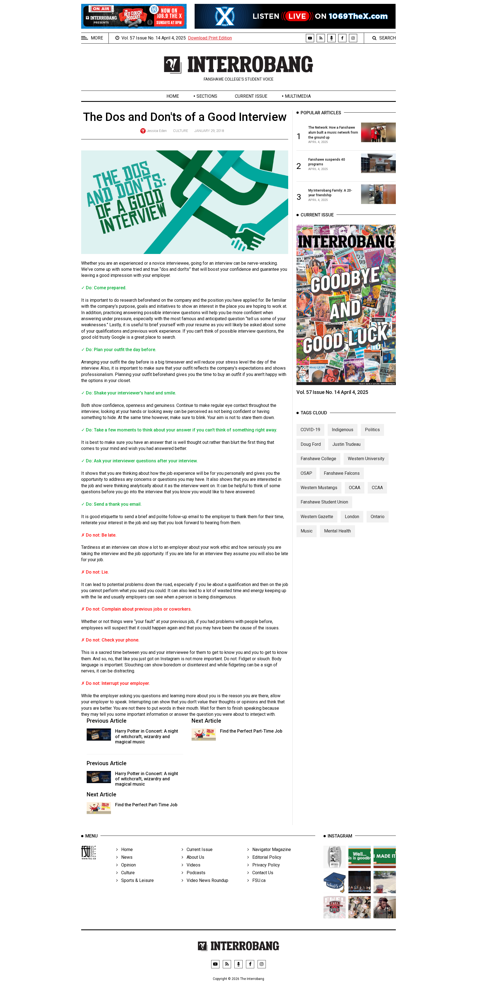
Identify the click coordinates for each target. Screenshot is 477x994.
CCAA (377, 487)
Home (172, 96)
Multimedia (298, 96)
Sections (207, 96)
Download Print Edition (210, 38)
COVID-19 (310, 429)
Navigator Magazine (270, 849)
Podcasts (194, 872)
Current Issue (251, 96)
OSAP (306, 473)
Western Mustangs (319, 487)
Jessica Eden (157, 131)
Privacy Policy (264, 865)
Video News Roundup (205, 880)
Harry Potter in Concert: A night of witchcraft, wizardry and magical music (146, 736)
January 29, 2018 (209, 131)
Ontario (378, 516)
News (125, 857)
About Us (193, 857)
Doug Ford (311, 444)
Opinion (127, 865)
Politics (372, 429)
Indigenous (342, 429)
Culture (180, 131)
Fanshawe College (318, 458)
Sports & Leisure (136, 880)
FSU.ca (257, 880)
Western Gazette (317, 516)
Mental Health (337, 531)
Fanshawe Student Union (324, 502)
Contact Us (261, 872)
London (352, 516)
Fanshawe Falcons (342, 473)
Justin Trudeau (346, 444)
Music (306, 531)
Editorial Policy (265, 857)
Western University (366, 458)
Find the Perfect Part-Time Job (251, 731)
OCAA (354, 487)
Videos (191, 865)
